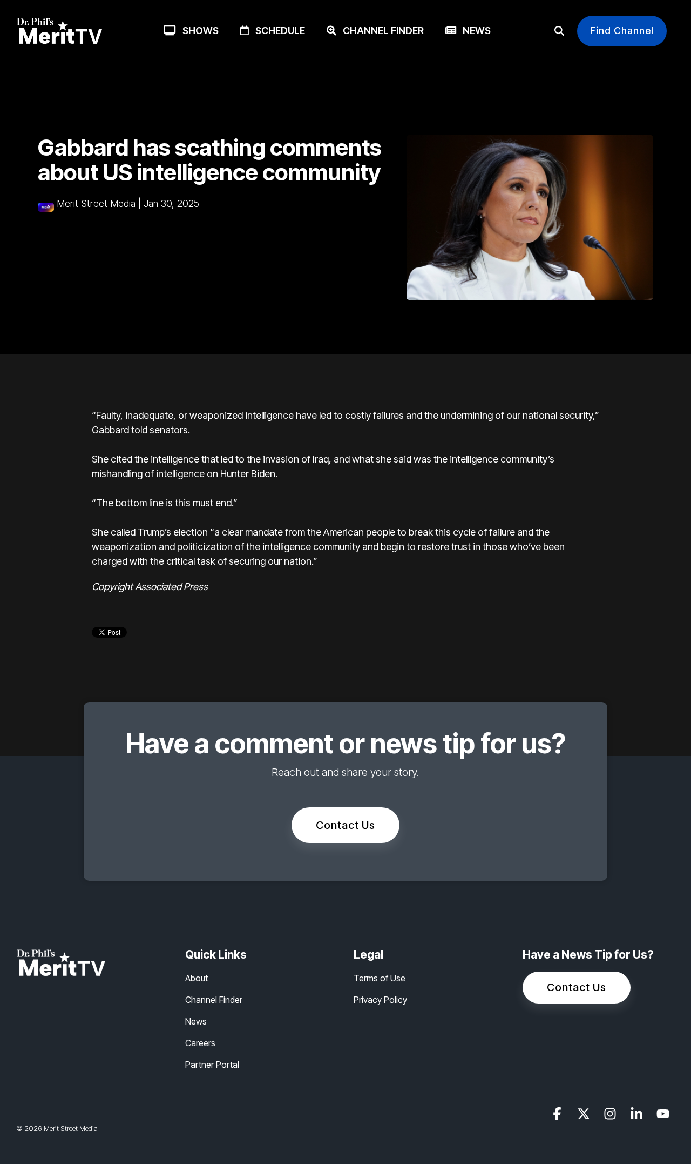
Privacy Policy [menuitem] (380, 999)
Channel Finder (380, 30)
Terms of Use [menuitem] (379, 978)
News (473, 30)
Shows (197, 30)
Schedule (277, 30)
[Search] (559, 31)
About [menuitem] (196, 978)
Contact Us (345, 825)
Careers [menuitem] (200, 1043)
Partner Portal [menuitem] (212, 1064)
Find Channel (622, 30)
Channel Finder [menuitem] (213, 999)
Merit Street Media (96, 203)
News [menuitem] (196, 1021)
